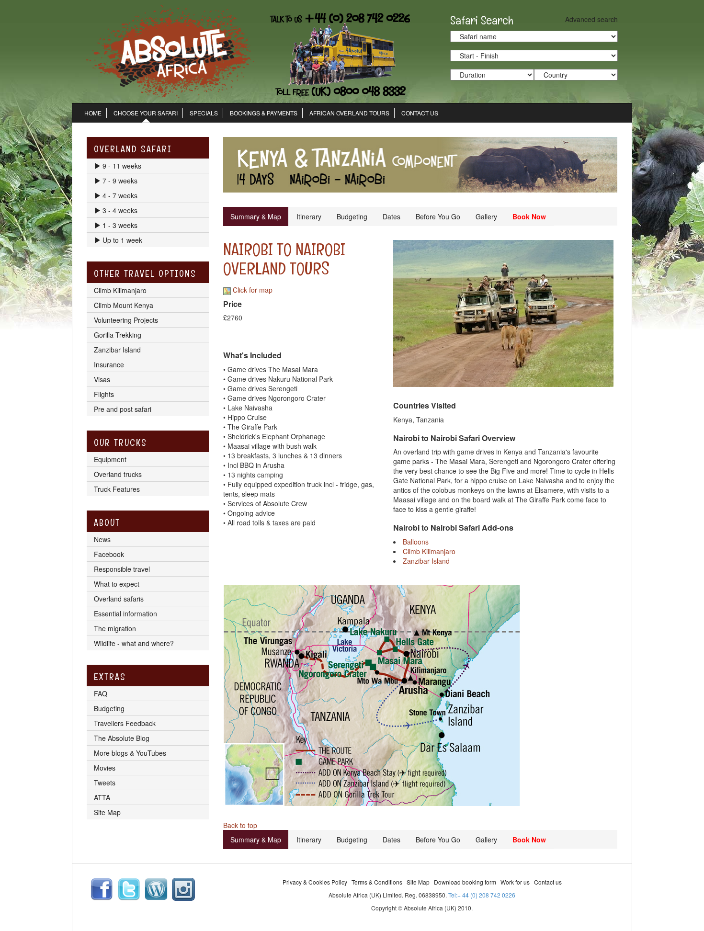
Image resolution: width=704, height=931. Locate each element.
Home (93, 113)
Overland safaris (119, 598)
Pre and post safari (122, 409)
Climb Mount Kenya (123, 305)
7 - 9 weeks (119, 180)
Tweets (104, 782)
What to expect (116, 584)
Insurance (109, 364)
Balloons (416, 541)
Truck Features (117, 489)
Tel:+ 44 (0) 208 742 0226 (481, 895)
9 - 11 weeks (121, 165)
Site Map (107, 812)
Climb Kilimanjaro (429, 551)
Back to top (240, 825)
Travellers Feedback (125, 723)
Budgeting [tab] (352, 216)
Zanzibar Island (426, 561)
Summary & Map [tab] (255, 216)
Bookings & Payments (263, 113)
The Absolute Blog (121, 738)
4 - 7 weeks (119, 195)
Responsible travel (122, 569)
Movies (104, 767)
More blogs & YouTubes (130, 753)
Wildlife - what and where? (134, 643)
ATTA (102, 797)
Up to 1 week (121, 240)
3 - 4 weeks (119, 210)
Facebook (109, 554)
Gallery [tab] (486, 216)
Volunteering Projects (126, 320)
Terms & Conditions (377, 882)
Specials (204, 113)
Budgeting (109, 708)
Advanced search (591, 19)
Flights (104, 394)
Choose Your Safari (146, 113)
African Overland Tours (349, 113)
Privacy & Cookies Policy (315, 882)
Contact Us (419, 113)
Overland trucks (118, 474)
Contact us (548, 882)
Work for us (515, 882)
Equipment (110, 459)
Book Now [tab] (529, 216)
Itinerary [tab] (308, 216)
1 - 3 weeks (119, 225)
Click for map (252, 290)
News (102, 539)
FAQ (100, 693)
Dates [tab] (391, 216)
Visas (102, 379)
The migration (115, 628)
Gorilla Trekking (117, 335)
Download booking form (465, 882)
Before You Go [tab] (438, 216)
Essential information (125, 613)
